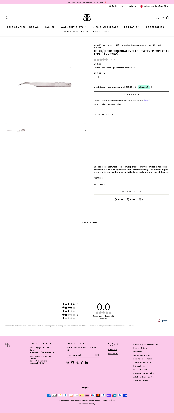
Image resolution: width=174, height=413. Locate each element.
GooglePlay (113, 353)
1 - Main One (105, 45)
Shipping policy (114, 104)
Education (132, 27)
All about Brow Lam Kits (143, 377)
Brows (34, 27)
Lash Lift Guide (140, 370)
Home (96, 45)
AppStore (112, 349)
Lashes (50, 27)
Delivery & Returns (141, 348)
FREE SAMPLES (16, 27)
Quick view (106, 157)
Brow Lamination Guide (143, 373)
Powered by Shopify (87, 404)
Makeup (70, 31)
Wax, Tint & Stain (74, 27)
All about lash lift (141, 380)
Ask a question (131, 192)
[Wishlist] (163, 16)
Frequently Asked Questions (145, 344)
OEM (107, 31)
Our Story (137, 352)
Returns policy (100, 104)
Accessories (155, 27)
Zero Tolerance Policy (142, 359)
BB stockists (90, 31)
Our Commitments (141, 355)
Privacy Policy (139, 366)
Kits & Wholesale (106, 27)
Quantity (99, 73)
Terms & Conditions (142, 362)
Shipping (110, 68)
